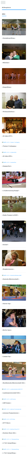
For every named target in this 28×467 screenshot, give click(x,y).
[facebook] (19, 2)
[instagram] (21, 2)
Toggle (3, 3)
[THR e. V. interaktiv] (26, 2)
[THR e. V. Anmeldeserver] (23, 2)
